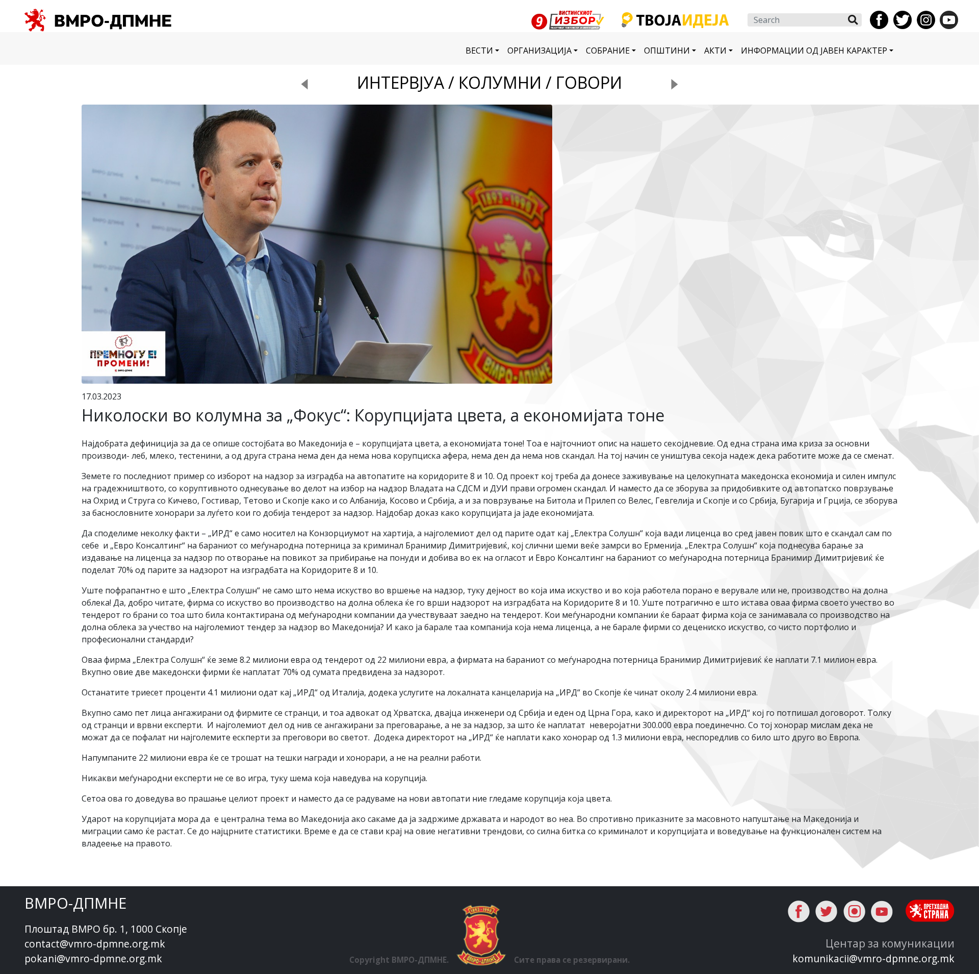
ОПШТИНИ (667, 50)
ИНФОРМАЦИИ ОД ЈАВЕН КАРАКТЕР (814, 50)
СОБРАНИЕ (608, 50)
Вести (479, 50)
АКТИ (715, 50)
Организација (539, 50)
